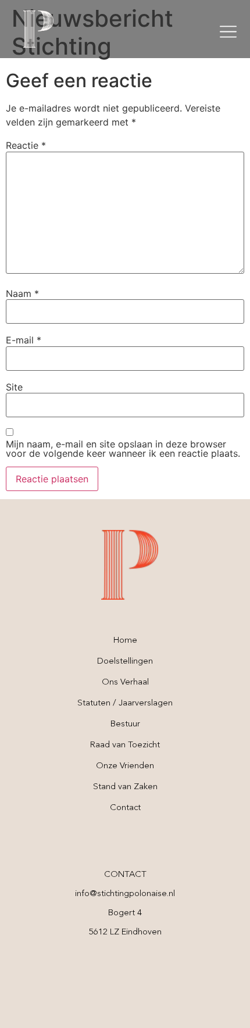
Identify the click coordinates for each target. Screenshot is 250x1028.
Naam (22, 293)
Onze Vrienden (125, 766)
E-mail (23, 340)
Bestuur (125, 724)
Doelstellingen (125, 661)
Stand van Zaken (125, 787)
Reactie (26, 145)
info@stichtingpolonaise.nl (125, 894)
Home (125, 640)
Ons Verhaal (125, 682)
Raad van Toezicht (125, 745)
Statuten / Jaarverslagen (125, 703)
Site (14, 387)
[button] (228, 32)
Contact (125, 808)
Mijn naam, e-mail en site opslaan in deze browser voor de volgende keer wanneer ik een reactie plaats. (123, 448)
